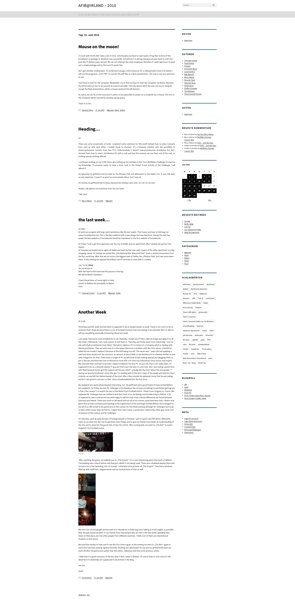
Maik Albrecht (189, 74)
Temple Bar (195, 349)
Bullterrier (203, 294)
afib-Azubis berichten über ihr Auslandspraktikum (108, 14)
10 (199, 181)
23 (194, 190)
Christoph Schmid (88, 293)
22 (189, 190)
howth (204, 331)
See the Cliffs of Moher (205, 134)
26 (209, 190)
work (210, 358)
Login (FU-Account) (191, 419)
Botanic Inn (187, 294)
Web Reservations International (194, 358)
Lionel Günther (189, 72)
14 (185, 186)
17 (199, 186)
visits (193, 354)
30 (194, 195)
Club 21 (200, 298)
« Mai (189, 200)
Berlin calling (188, 224)
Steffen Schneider (190, 88)
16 (194, 186)
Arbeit (117, 110)
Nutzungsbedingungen (192, 430)
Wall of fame (201, 354)
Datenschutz (189, 432)
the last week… (94, 220)
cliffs (193, 298)
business (186, 298)
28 (185, 195)
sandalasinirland (203, 344)
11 (204, 181)
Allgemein (110, 110)
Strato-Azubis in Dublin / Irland (195, 398)
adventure (186, 284)
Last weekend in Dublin (192, 230)
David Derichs (87, 578)
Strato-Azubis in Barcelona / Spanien (197, 396)
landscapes (199, 335)
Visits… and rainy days (205, 143)
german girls (203, 312)
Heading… (89, 129)
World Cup (202, 363)
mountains (209, 335)
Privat (186, 264)
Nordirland (188, 390)
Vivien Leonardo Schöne (193, 94)
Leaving (187, 221)
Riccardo (192, 344)
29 (189, 195)
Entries (188, 424)
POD (209, 340)
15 (189, 186)
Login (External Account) (193, 421)
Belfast (122, 110)
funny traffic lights (189, 312)
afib (185, 384)
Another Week (92, 312)
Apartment (210, 284)
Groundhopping (188, 326)
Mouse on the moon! (98, 47)
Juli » (209, 200)
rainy (184, 344)
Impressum (188, 40)
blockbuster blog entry (199, 289)
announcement (198, 284)
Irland (211, 331)
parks (203, 340)
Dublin (118, 293)
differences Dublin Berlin (192, 303)
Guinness (200, 326)
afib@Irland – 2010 (97, 5)
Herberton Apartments (191, 331)
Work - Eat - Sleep (189, 363)
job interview (187, 335)
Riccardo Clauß (189, 80)
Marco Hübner (87, 201)
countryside (210, 298)
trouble (185, 354)
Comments (189, 427)
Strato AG (187, 393)
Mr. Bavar (186, 340)
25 (204, 190)
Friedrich (187, 66)
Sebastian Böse (87, 110)
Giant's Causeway (189, 317)
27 (214, 190)
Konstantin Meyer (190, 69)
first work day (188, 307)
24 (199, 190)
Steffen (185, 349)
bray (195, 294)
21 (185, 190)
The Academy (207, 349)
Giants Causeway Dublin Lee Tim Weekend (198, 321)
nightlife (195, 340)
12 (209, 181)
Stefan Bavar (189, 86)
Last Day (187, 227)
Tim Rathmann (189, 91)
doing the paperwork (191, 232)
